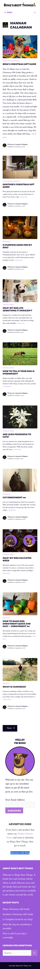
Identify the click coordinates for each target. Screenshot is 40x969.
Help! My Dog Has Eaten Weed (17, 559)
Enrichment (6, 241)
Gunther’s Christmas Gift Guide (18, 185)
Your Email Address (15, 799)
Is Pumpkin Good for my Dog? (17, 246)
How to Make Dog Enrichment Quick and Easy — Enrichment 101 (17, 623)
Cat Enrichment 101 (14, 497)
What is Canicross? (14, 686)
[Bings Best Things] (20, 4)
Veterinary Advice (8, 304)
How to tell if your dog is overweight (18, 372)
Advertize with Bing (20, 852)
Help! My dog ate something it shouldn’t (17, 309)
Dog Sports (6, 683)
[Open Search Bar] (35, 12)
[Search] (34, 953)
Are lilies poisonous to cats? (17, 435)
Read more (24, 197)
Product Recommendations (11, 61)
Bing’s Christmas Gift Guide (19, 64)
